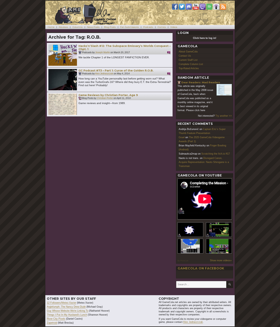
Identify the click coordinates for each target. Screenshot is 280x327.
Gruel (182, 137)
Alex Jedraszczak (104, 73)
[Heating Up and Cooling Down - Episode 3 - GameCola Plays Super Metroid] (219, 229)
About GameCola (188, 51)
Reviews (63, 27)
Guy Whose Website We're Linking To (67, 310)
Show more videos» (221, 260)
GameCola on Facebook (201, 268)
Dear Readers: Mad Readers (200, 82)
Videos (173, 27)
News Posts (93, 27)
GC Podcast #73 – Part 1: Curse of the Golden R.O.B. (116, 70)
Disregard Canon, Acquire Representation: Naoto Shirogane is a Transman (204, 162)
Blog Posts (110, 27)
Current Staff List (188, 60)
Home (51, 27)
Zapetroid (52, 322)
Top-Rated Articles (189, 68)
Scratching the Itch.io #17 (215, 153)
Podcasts (148, 27)
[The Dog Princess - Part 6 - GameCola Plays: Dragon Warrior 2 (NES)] (219, 246)
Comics (162, 27)
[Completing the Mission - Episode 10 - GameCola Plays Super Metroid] (190, 229)
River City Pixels (56, 318)
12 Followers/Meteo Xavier (61, 302)
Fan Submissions (129, 27)
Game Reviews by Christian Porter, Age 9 (108, 95)
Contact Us (185, 55)
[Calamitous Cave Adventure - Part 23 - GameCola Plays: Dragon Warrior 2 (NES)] (190, 246)
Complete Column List (191, 64)
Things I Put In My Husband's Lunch (67, 314)
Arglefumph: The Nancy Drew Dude (66, 306)
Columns (77, 27)
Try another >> (223, 115)
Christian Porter (105, 98)
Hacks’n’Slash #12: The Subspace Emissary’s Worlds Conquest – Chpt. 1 (124, 47)
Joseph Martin (102, 52)
